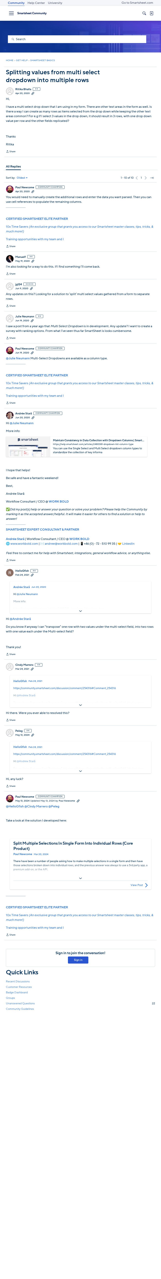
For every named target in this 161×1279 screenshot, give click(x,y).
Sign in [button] (78, 960)
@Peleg (53, 806)
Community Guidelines (20, 1009)
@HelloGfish (15, 806)
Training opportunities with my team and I (35, 239)
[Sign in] (151, 13)
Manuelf (20, 257)
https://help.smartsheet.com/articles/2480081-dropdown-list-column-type (58, 609)
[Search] (144, 13)
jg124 (18, 284)
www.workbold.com (24, 544)
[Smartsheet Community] (32, 13)
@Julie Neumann (18, 358)
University (55, 3)
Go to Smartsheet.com (137, 3)
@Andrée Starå (20, 619)
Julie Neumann (24, 316)
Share (11, 152)
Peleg (19, 731)
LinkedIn (128, 544)
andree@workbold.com (61, 544)
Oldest (21, 178)
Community (16, 3)
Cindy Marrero (24, 665)
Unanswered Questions (80, 1003)
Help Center (36, 3)
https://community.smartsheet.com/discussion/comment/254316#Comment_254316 (64, 688)
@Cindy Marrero (36, 806)
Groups (10, 998)
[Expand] (80, 611)
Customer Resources (19, 987)
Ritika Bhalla (23, 89)
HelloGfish (22, 571)
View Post (137, 885)
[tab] (13, 166)
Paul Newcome (24, 187)
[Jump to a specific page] (152, 178)
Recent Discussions (18, 981)
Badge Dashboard (17, 992)
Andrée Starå (23, 413)
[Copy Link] (32, 93)
